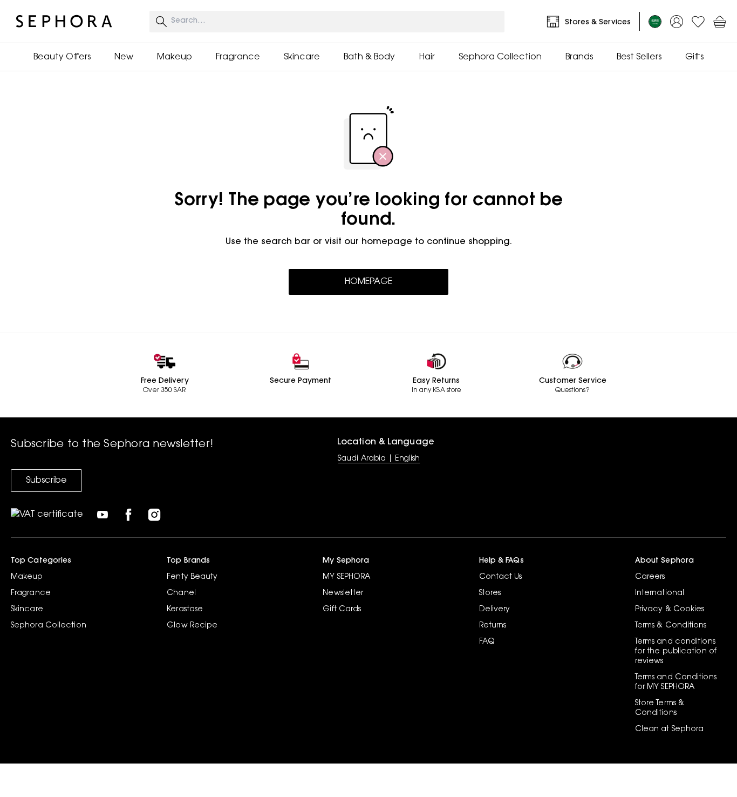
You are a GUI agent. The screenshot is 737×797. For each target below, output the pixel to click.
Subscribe (46, 480)
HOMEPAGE (368, 282)
